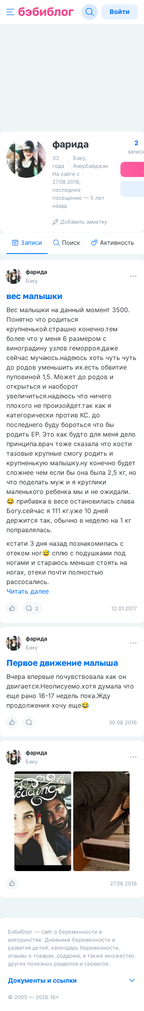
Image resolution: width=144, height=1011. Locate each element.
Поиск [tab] (71, 242)
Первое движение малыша (62, 662)
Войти (120, 12)
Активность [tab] (117, 242)
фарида (36, 271)
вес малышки (34, 296)
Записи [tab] (31, 242)
